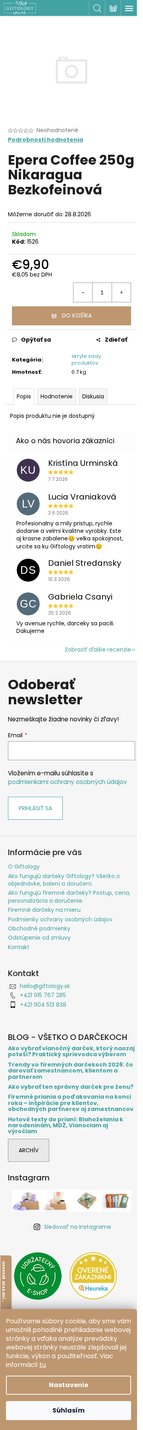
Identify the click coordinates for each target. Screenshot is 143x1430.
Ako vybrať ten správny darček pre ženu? (70, 1087)
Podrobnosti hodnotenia (45, 140)
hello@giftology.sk (45, 986)
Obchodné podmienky (39, 928)
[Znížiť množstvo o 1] (83, 292)
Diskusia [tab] (93, 396)
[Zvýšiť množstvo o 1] (121, 292)
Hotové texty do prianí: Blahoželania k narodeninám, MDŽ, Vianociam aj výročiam (65, 1126)
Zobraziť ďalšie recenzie (98, 649)
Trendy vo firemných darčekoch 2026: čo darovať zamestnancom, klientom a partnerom (70, 1071)
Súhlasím (68, 1410)
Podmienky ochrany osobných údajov (60, 919)
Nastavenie (68, 1385)
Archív (29, 1150)
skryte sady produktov (86, 359)
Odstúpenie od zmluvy (39, 938)
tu (42, 1364)
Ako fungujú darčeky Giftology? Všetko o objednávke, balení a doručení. (64, 880)
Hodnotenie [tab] (57, 396)
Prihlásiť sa (35, 808)
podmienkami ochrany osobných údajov (67, 782)
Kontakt (18, 947)
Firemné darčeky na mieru (44, 910)
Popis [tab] (24, 396)
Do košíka (77, 315)
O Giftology (24, 867)
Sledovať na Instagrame (77, 1227)
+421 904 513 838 (43, 1005)
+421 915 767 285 (43, 995)
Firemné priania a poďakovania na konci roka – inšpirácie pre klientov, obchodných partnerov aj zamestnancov (70, 1103)
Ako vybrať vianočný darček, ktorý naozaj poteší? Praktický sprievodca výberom (71, 1052)
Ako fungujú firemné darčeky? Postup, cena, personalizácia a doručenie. (69, 896)
